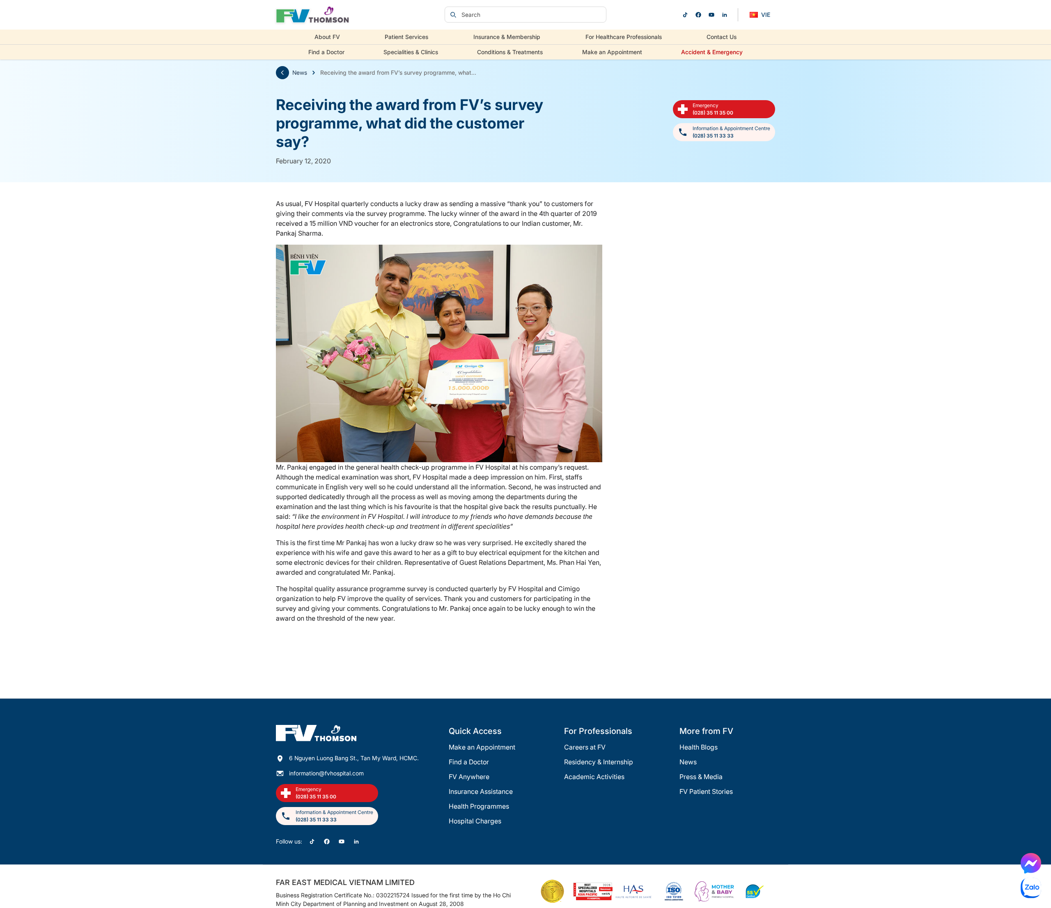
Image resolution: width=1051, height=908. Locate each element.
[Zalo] (1031, 888)
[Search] (453, 14)
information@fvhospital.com (326, 773)
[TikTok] (685, 14)
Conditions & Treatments (510, 51)
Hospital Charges (475, 821)
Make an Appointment (612, 51)
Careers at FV (585, 747)
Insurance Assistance (481, 791)
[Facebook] (698, 14)
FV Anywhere (469, 777)
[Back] (282, 72)
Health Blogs (698, 747)
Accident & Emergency (712, 51)
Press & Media (701, 777)
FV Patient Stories (706, 791)
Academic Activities (594, 777)
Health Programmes (479, 806)
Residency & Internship (598, 762)
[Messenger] (1031, 863)
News (299, 72)
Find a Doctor (326, 51)
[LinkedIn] (724, 14)
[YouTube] (711, 14)
